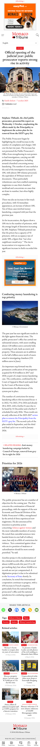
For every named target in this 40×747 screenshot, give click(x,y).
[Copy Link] (30, 610)
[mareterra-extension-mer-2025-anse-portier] (10, 665)
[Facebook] (17, 610)
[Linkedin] (23, 610)
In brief (5, 645)
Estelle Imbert (9, 100)
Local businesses (32, 673)
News (26, 618)
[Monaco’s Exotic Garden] (10, 637)
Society (6, 622)
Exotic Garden (13, 645)
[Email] (37, 610)
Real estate (13, 673)
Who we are (10, 739)
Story (20, 48)
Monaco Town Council (29, 704)
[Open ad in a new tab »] (20, 16)
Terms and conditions (25, 739)
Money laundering (27, 622)
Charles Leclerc (32, 645)
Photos (24, 645)
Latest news (11, 745)
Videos (29, 745)
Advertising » (20, 257)
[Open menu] (2, 34)
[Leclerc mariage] (29, 637)
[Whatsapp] (3, 610)
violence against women (22, 527)
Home (3, 745)
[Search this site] (37, 35)
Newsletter (21, 745)
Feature (6, 673)
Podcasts (36, 745)
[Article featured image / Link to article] (29, 665)
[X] (10, 610)
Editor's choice (15, 618)
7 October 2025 (22, 100)
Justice (14, 622)
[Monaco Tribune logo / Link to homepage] (20, 35)
